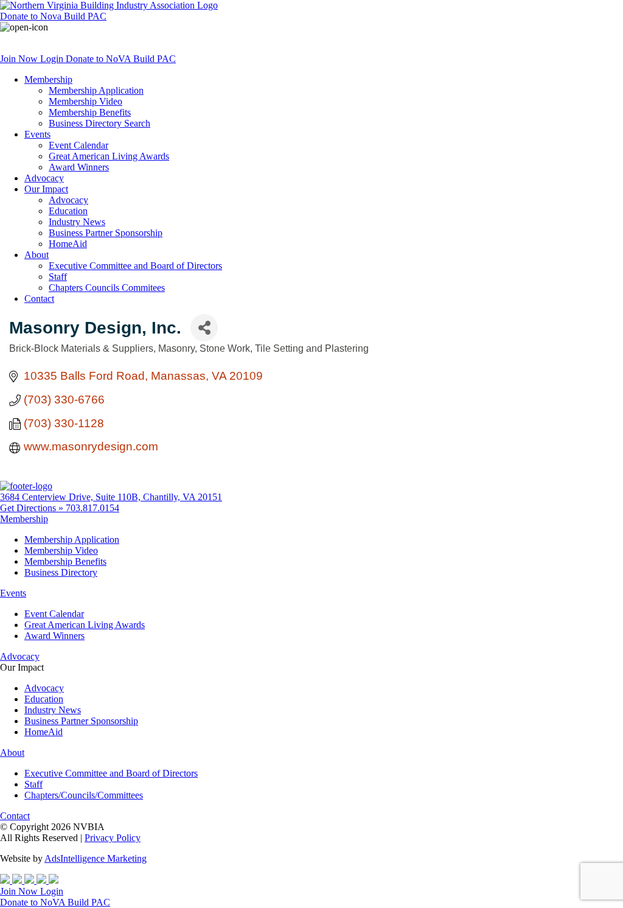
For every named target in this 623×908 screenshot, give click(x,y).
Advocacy (44, 178)
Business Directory (60, 572)
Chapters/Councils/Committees (83, 795)
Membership (48, 79)
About (36, 255)
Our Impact (46, 189)
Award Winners (79, 167)
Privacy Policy (113, 838)
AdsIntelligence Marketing (95, 858)
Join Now (20, 59)
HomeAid (68, 244)
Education (68, 211)
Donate (53, 16)
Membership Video (85, 101)
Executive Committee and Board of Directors (135, 265)
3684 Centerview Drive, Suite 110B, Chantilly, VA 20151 (111, 497)
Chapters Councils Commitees (107, 287)
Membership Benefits (90, 112)
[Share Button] (204, 327)
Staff (58, 276)
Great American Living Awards (109, 156)
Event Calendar (78, 145)
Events (37, 134)
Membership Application (96, 90)
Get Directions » (33, 508)
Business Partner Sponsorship (105, 233)
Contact (39, 298)
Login (53, 59)
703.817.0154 (92, 508)
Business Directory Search (99, 123)
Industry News (77, 222)
